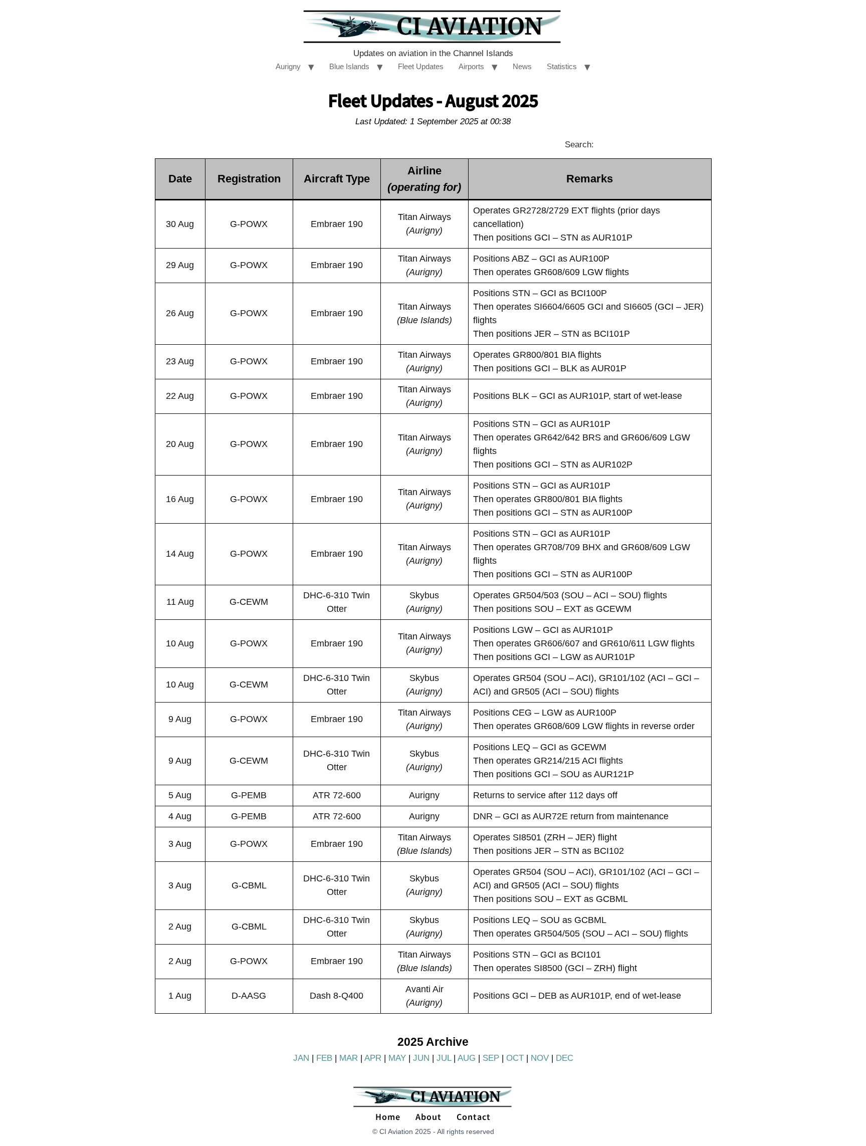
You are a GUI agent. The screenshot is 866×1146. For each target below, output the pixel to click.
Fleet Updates (421, 66)
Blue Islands (349, 66)
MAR (348, 1058)
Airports (471, 66)
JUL (444, 1058)
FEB (324, 1058)
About (428, 1116)
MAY (397, 1058)
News (522, 66)
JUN (421, 1058)
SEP (491, 1058)
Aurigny (288, 66)
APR (372, 1058)
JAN (301, 1058)
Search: (579, 144)
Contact (474, 1116)
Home (387, 1116)
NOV (540, 1058)
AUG (467, 1058)
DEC (564, 1058)
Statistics (562, 66)
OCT (515, 1058)
